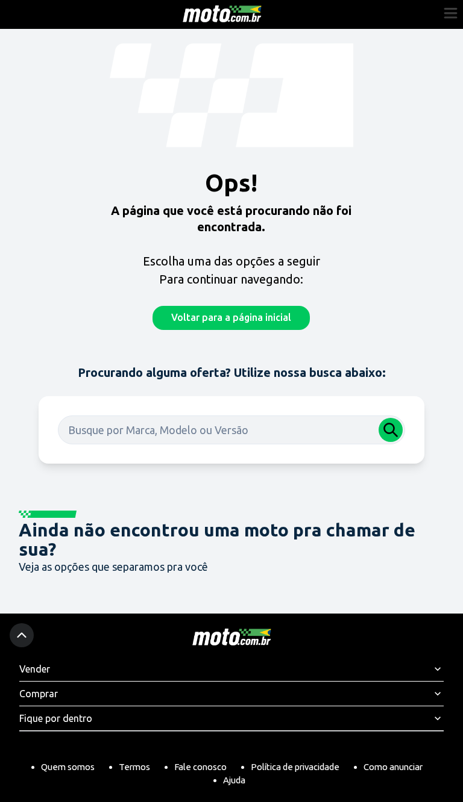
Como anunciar (393, 767)
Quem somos (68, 767)
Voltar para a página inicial (231, 317)
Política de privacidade (295, 767)
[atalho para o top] (22, 635)
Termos (134, 767)
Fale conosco (200, 767)
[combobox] (231, 429)
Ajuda (234, 780)
